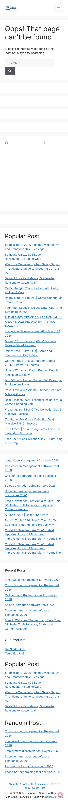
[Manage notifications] (60, 794)
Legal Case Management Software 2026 (32, 460)
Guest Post (38, 787)
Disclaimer (42, 784)
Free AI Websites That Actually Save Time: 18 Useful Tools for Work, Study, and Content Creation (33, 505)
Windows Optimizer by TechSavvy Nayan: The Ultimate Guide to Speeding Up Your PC (32, 268)
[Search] (10, 71)
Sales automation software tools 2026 (30, 485)
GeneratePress (54, 796)
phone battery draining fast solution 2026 (32, 772)
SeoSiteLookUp (15, 649)
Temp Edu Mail (15, 653)
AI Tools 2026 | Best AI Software (26, 514)
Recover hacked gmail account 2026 (29, 766)
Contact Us (27, 784)
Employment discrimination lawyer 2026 (31, 751)
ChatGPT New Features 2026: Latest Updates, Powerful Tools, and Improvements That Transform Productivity (33, 534)
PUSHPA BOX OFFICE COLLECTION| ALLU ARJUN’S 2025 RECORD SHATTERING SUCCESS (33, 321)
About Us (14, 784)
